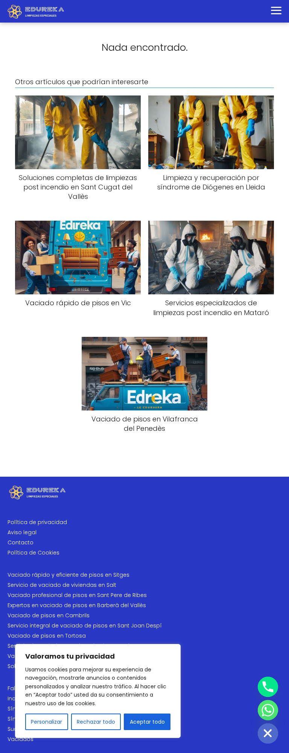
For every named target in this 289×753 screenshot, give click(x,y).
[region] (98, 691)
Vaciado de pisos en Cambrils (49, 615)
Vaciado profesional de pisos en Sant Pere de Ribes (77, 595)
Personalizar (46, 722)
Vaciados (20, 739)
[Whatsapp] (268, 710)
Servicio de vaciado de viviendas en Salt (62, 585)
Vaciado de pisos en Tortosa (47, 635)
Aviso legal (22, 532)
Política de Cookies (33, 552)
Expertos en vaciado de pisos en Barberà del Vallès (77, 605)
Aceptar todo (147, 722)
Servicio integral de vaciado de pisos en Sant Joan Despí (85, 625)
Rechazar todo (96, 722)
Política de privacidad (37, 522)
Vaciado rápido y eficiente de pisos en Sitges (68, 575)
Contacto (20, 542)
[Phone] (268, 687)
